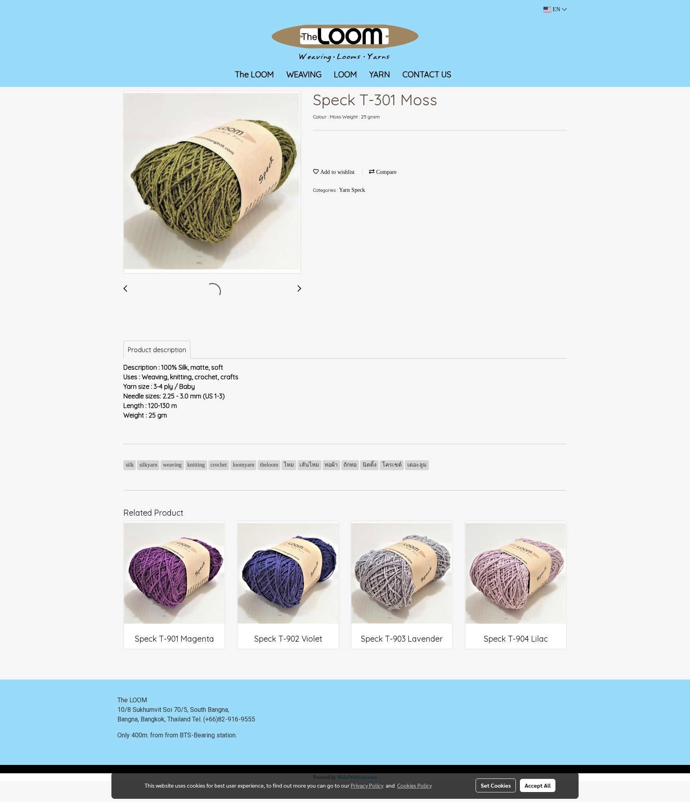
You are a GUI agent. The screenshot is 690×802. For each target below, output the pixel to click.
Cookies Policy (414, 785)
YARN (379, 74)
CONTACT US (426, 74)
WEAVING (303, 74)
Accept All (538, 785)
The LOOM (254, 74)
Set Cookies (496, 785)
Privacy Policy (367, 785)
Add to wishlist (337, 172)
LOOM (345, 74)
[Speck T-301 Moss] (212, 182)
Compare (386, 172)
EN (556, 9)
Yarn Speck (352, 190)
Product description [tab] (157, 350)
